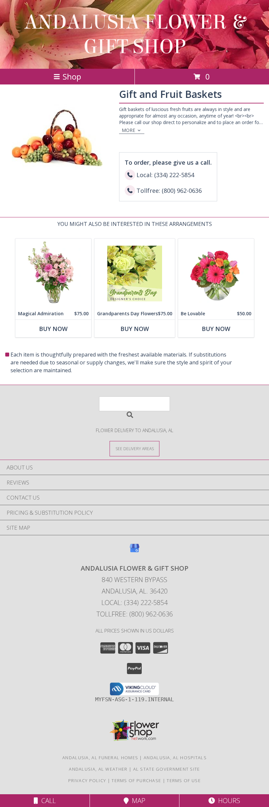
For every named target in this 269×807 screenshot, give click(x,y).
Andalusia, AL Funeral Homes (100, 758)
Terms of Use (184, 780)
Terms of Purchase (136, 780)
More (128, 130)
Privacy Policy (87, 780)
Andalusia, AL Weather (98, 769)
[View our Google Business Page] (134, 551)
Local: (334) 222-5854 (134, 602)
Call (47, 800)
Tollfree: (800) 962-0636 (134, 614)
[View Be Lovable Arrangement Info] (216, 273)
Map (137, 800)
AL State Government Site (166, 769)
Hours (227, 800)
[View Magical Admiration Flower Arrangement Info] (53, 273)
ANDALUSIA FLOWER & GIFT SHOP (134, 34)
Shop (72, 76)
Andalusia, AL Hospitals (175, 758)
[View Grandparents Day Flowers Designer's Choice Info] (134, 273)
